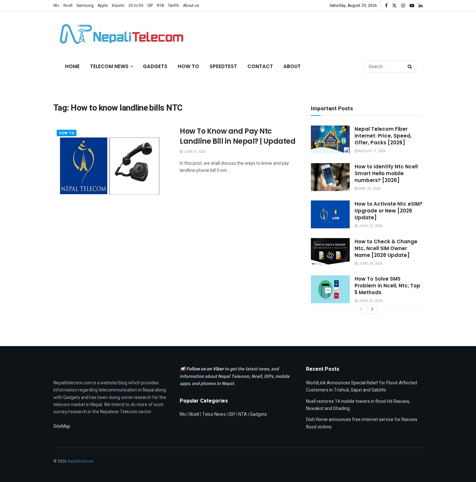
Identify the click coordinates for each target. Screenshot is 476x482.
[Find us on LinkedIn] (421, 5)
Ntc (56, 5)
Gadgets (155, 66)
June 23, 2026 (369, 301)
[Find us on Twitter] (394, 5)
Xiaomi (118, 5)
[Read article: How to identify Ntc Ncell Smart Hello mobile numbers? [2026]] (330, 177)
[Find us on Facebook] (386, 5)
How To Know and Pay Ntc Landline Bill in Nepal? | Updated (237, 136)
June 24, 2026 (369, 263)
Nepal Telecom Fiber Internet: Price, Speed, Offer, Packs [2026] (383, 136)
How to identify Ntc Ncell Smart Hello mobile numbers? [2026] (386, 173)
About (292, 66)
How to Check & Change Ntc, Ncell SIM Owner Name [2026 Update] (386, 248)
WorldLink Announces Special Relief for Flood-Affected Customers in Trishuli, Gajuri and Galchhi (361, 386)
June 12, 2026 (369, 226)
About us (191, 5)
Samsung (85, 5)
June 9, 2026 (194, 151)
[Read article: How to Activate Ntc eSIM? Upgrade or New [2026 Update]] (330, 214)
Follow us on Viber (205, 369)
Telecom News (109, 66)
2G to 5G (135, 5)
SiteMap (61, 426)
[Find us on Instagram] (403, 5)
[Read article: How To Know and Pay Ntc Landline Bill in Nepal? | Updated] (111, 168)
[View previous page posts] (361, 309)
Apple (102, 5)
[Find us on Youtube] (412, 5)
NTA (160, 5)
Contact (260, 66)
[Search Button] (410, 66)
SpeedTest (223, 66)
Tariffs (173, 5)
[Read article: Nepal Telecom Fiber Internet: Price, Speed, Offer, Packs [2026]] (330, 139)
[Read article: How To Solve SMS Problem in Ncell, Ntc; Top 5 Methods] (330, 289)
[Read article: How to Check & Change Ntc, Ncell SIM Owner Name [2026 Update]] (330, 252)
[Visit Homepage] (119, 34)
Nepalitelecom (81, 461)
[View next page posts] (372, 309)
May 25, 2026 (368, 188)
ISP (150, 5)
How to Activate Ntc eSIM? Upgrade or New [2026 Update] (389, 210)
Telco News (214, 414)
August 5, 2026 (371, 151)
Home (72, 66)
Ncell (68, 5)
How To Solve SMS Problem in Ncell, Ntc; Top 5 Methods (387, 285)
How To (188, 66)
